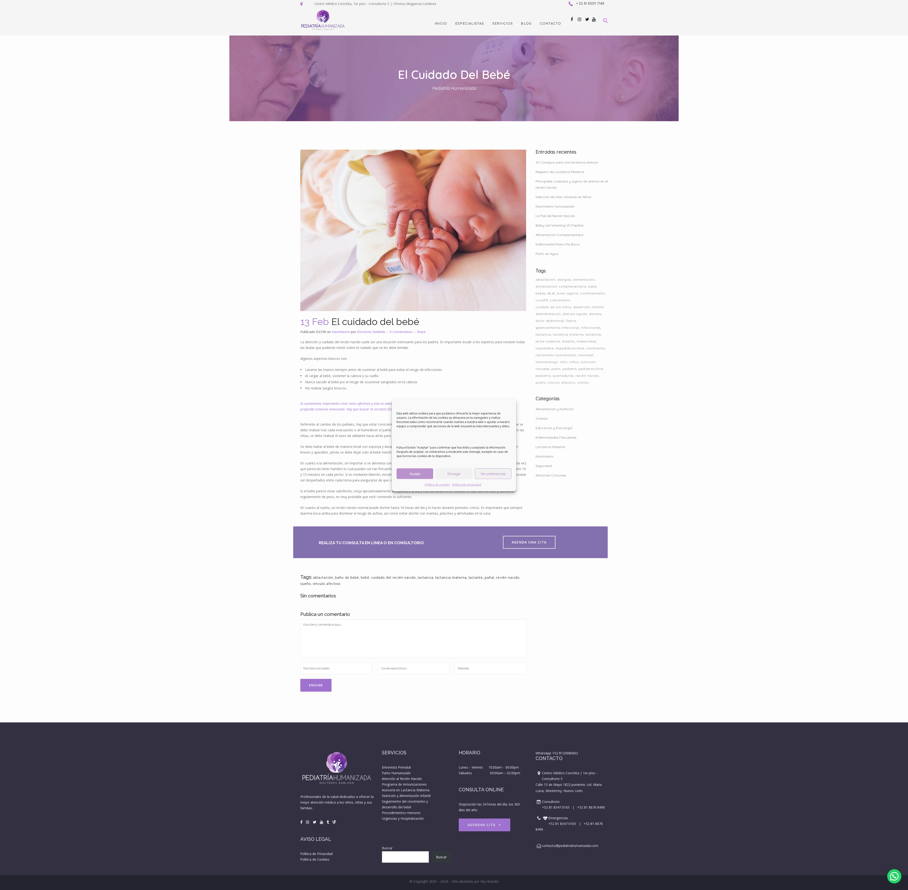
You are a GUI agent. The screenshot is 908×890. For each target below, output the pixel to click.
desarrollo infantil (588, 307)
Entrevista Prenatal (396, 767)
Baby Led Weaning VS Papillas (560, 225)
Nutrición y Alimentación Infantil (406, 795)
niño (564, 362)
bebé (365, 577)
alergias (564, 279)
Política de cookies (437, 485)
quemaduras (563, 376)
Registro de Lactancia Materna (560, 172)
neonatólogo (547, 362)
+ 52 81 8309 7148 (590, 3)
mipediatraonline (570, 348)
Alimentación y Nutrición (555, 409)
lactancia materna (451, 577)
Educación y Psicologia (554, 428)
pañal (489, 577)
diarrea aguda (575, 314)
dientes (595, 314)
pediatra (570, 369)
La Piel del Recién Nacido (555, 216)
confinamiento (592, 293)
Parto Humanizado (396, 773)
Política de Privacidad (316, 853)
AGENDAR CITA (481, 825)
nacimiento (595, 348)
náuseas (543, 369)
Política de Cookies (314, 859)
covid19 (542, 300)
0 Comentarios (401, 331)
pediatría (543, 376)
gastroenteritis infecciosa (557, 327)
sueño (305, 583)
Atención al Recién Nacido (402, 778)
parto (556, 369)
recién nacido (507, 577)
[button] (894, 876)
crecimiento (560, 300)
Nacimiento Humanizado (555, 206)
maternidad (586, 341)
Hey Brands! (489, 881)
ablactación (323, 577)
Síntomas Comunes (551, 475)
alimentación (584, 279)
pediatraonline (591, 369)
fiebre (571, 321)
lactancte (593, 334)
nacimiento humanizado (556, 355)
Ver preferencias (493, 474)
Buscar (387, 848)
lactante (476, 577)
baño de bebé (347, 577)
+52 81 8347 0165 (556, 807)
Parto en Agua (547, 254)
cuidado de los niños (553, 307)
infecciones (591, 327)
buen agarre (567, 293)
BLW (551, 293)
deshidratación (548, 314)
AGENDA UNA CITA (529, 542)
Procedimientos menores (401, 812)
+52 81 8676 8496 (591, 807)
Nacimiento (341, 331)
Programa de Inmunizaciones (404, 784)
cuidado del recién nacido (393, 577)
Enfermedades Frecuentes (556, 437)
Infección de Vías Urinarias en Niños (563, 197)
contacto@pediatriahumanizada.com (570, 845)
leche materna (548, 341)
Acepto (415, 474)
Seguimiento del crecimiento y (405, 801)
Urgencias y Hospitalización (403, 818)
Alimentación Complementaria (559, 235)
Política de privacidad (466, 485)
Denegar (454, 474)
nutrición (588, 362)
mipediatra (545, 348)
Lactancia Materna (550, 447)
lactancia (425, 577)
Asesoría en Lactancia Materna (405, 790)
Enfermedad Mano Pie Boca (557, 244)
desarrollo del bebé (396, 807)
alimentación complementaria (561, 286)
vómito (583, 382)
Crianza (542, 418)
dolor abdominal (550, 321)
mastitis (568, 341)
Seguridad (544, 466)
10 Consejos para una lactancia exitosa (567, 162)
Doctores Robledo (371, 331)
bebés (541, 293)
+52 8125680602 (565, 753)
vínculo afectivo (326, 583)
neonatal (586, 355)
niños (574, 362)
